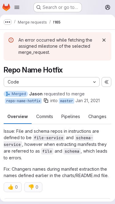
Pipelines (70, 116)
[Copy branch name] (46, 100)
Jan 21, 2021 (87, 100)
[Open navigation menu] (17, 7)
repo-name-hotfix (23, 100)
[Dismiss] (104, 40)
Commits (44, 116)
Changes (97, 116)
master (66, 100)
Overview (17, 116)
